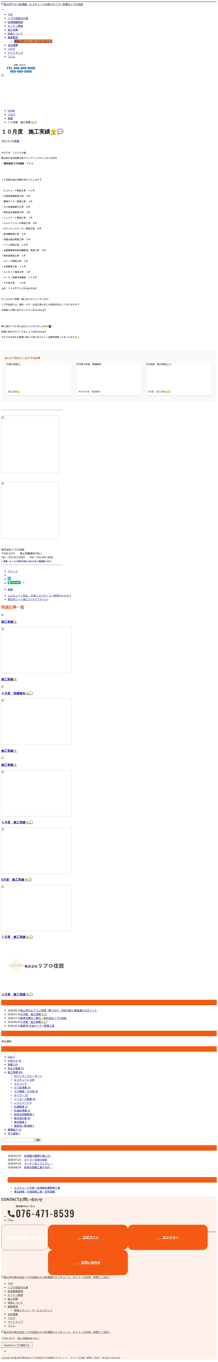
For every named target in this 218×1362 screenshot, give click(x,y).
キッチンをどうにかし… (38, 1163)
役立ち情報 (16, 1068)
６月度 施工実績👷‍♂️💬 (33, 1014)
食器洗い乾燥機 (24, 1126)
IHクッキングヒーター (28, 1076)
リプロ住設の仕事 (18, 18)
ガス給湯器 (22, 1087)
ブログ (11, 49)
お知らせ (14, 1061)
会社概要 (13, 45)
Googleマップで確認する (17, 1345)
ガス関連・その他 (26, 1091)
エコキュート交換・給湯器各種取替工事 (37, 1188)
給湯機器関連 (15, 22)
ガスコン (20, 1084)
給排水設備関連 (24, 1114)
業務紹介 (14, 1129)
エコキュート (24, 1080)
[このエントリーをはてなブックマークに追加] (9, 579)
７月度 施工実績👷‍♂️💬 (17, 937)
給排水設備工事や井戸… (38, 1167)
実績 (16, 141)
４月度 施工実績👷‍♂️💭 (17, 822)
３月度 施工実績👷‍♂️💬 (17, 994)
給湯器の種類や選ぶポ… (38, 1156)
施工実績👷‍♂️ (9, 622)
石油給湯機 (22, 1110)
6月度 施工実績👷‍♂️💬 (16, 880)
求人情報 (14, 1133)
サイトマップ (15, 53)
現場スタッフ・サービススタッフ (33, 41)
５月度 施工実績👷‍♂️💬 (33, 1022)
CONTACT (12, 76)
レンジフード (22, 1103)
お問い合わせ (90, 1262)
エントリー (170, 1237)
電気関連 (20, 1122)
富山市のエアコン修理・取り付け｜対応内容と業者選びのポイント (58, 1010)
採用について (15, 33)
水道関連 (21, 1107)
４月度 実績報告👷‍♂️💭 (17, 693)
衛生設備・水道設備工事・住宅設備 (34, 1191)
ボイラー (21, 1095)
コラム (11, 56)
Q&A (11, 1057)
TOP (10, 14)
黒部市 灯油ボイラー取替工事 (37, 1026)
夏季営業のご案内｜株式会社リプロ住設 (43, 1018)
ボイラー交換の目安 (35, 1159)
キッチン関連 (15, 26)
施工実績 (13, 30)
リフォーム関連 (24, 1099)
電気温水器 (22, 1118)
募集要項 (13, 37)
